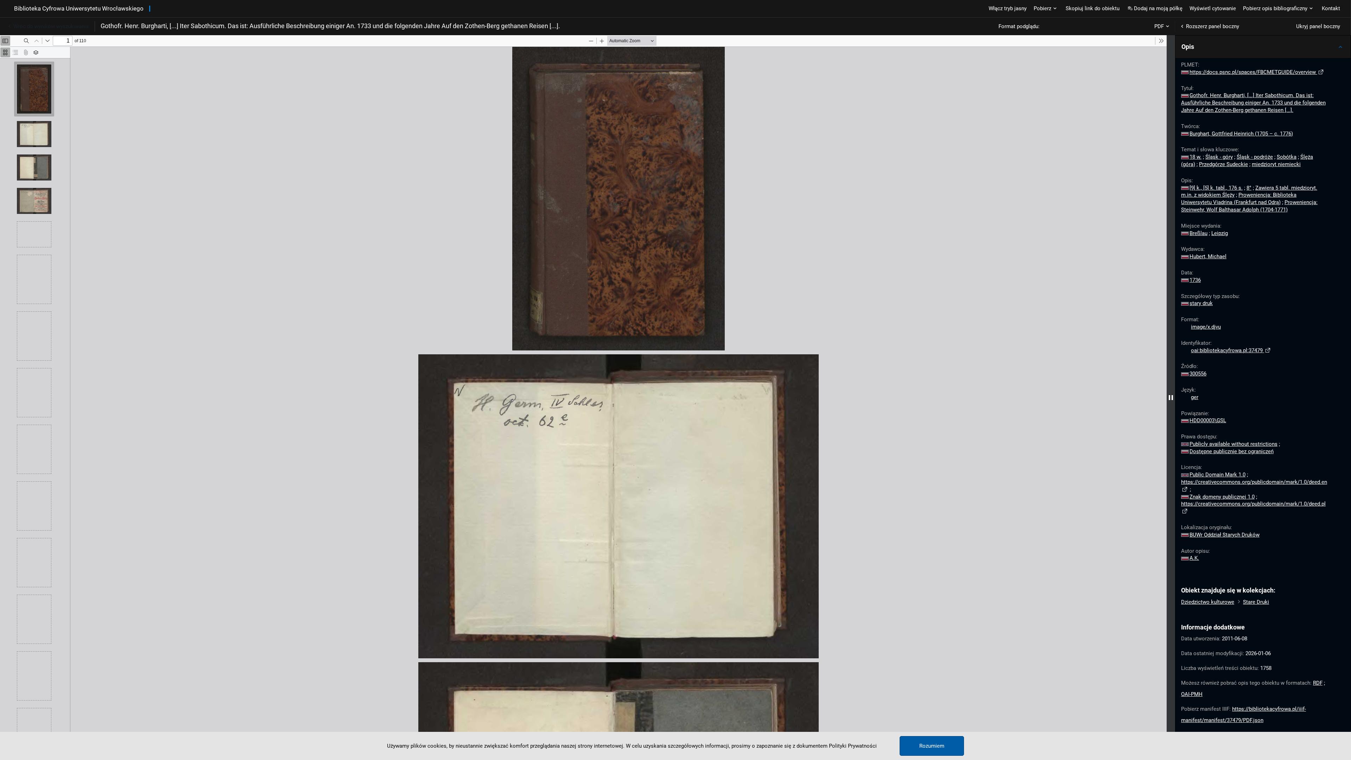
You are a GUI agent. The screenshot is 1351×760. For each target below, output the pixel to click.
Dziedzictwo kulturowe (1207, 602)
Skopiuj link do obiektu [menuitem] (1093, 8)
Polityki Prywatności (853, 746)
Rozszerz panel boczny (1212, 26)
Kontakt (1331, 8)
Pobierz (1042, 8)
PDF (1159, 26)
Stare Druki (1256, 602)
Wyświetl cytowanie (1213, 8)
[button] (1263, 47)
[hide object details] (1171, 397)
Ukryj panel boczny (1318, 26)
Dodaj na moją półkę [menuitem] (1158, 8)
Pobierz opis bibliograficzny (1275, 8)
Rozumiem (931, 746)
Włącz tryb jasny (1008, 8)
